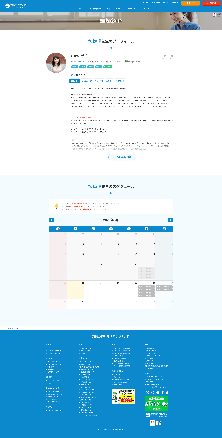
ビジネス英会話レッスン (88, 392)
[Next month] (170, 220)
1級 (80, 367)
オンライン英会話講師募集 (121, 348)
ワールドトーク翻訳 (152, 384)
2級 (86, 367)
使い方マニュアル (86, 348)
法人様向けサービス (86, 405)
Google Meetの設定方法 (55, 394)
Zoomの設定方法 (53, 397)
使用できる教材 (52, 399)
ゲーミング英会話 (86, 407)
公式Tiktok (149, 358)
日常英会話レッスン (86, 395)
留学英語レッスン (86, 410)
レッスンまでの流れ (54, 392)
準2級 (90, 367)
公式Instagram (150, 348)
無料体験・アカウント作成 (56, 351)
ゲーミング (157, 368)
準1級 (83, 367)
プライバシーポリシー (120, 377)
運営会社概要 (117, 385)
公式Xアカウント (151, 351)
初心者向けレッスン (86, 362)
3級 (93, 367)
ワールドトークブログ (153, 363)
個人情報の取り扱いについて (122, 380)
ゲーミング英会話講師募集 (121, 366)
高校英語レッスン (86, 384)
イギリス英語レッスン (87, 402)
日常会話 (90, 67)
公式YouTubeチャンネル (154, 356)
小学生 (147, 368)
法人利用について (53, 372)
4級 (95, 367)
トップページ (52, 348)
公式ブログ (174, 3)
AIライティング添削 (86, 412)
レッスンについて (114, 8)
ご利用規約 (116, 374)
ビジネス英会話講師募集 (121, 363)
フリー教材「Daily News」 (56, 402)
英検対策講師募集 (119, 356)
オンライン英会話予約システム (156, 387)
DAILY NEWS (107, 67)
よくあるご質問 (85, 351)
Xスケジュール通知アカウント (155, 353)
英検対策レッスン (86, 364)
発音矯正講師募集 (119, 361)
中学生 (151, 368)
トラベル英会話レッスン (88, 397)
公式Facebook (150, 361)
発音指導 (74, 67)
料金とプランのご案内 (54, 410)
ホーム (4, 328)
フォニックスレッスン (87, 390)
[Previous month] (51, 220)
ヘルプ (146, 8)
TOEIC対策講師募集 (119, 358)
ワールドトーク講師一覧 (55, 380)
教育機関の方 (155, 3)
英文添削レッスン (86, 400)
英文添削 (98, 67)
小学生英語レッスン (86, 379)
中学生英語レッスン (86, 382)
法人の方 (145, 3)
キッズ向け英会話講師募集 (121, 351)
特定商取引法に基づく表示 (121, 382)
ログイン (192, 3)
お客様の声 (51, 367)
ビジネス (82, 67)
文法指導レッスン (86, 374)
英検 (146, 366)
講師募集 (165, 3)
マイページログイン (54, 353)
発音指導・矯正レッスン (88, 372)
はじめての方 (78, 8)
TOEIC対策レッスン (86, 369)
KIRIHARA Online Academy (155, 382)
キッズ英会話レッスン (87, 377)
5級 (98, 367)
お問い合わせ (84, 353)
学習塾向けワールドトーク (154, 379)
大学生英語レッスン (86, 387)
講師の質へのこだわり (54, 369)
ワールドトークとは (54, 362)
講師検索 (97, 8)
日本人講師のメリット (54, 364)
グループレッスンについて (88, 415)
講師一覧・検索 (13, 328)
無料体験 (213, 3)
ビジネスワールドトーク (154, 377)
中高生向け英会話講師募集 (121, 353)
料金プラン (132, 8)
